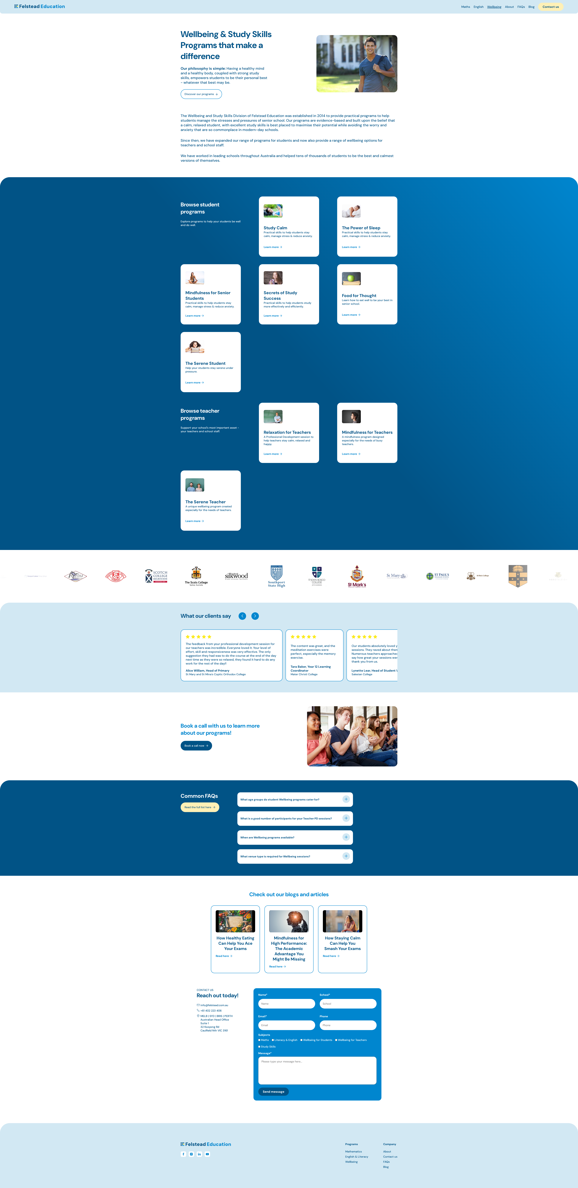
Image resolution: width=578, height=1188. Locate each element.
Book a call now (194, 745)
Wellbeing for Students (317, 1040)
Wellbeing (494, 7)
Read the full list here (198, 807)
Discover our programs (199, 94)
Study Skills (268, 1046)
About (509, 7)
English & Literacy (356, 1156)
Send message (273, 1092)
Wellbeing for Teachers (352, 1040)
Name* (262, 995)
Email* (262, 1016)
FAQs (521, 7)
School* (325, 995)
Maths (465, 7)
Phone (324, 1016)
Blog (531, 7)
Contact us (551, 7)
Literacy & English (286, 1040)
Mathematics (353, 1151)
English (479, 7)
